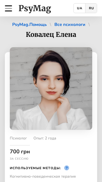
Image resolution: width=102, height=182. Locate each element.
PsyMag (34, 8)
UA (79, 8)
